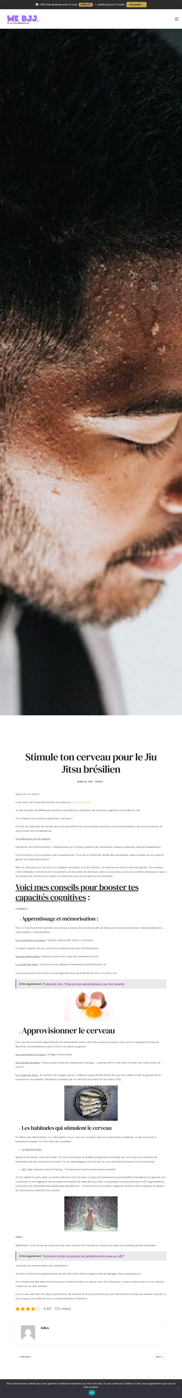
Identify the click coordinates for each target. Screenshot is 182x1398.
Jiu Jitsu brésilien (81, 802)
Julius (99, 781)
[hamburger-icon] (176, 19)
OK (92, 1392)
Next (158, 1357)
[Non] (177, 1388)
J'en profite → (136, 4)
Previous (26, 1357)
